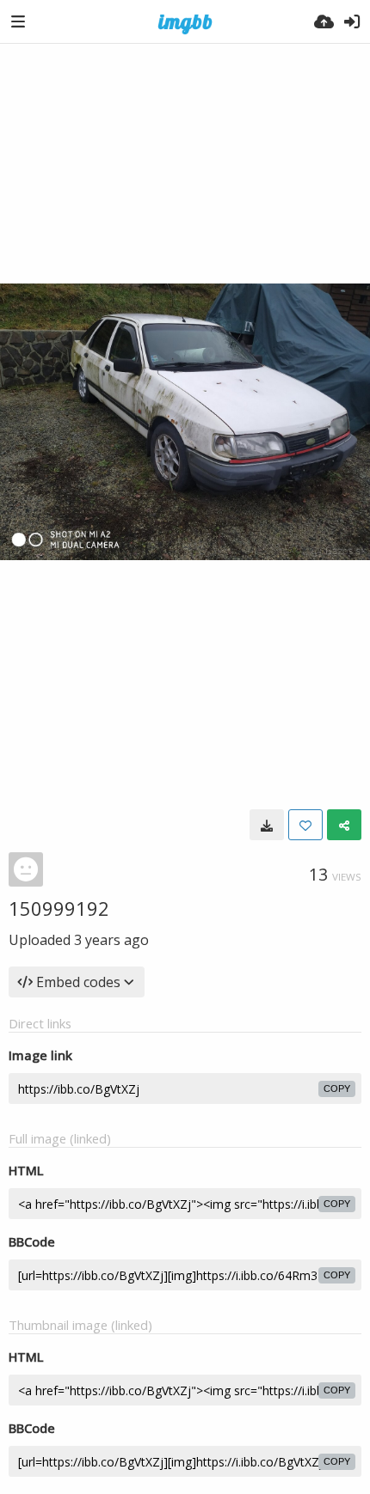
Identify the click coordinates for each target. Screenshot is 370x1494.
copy (337, 1088)
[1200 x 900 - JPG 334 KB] (267, 824)
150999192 (59, 908)
